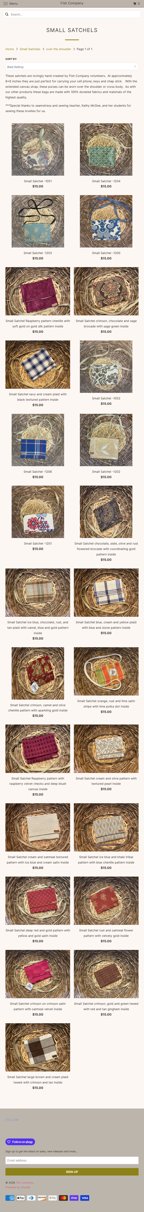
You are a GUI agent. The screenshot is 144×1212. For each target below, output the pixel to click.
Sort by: (11, 58)
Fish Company (25, 1182)
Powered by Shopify (17, 1187)
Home (10, 49)
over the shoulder (59, 49)
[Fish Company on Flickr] (6, 1130)
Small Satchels (30, 49)
